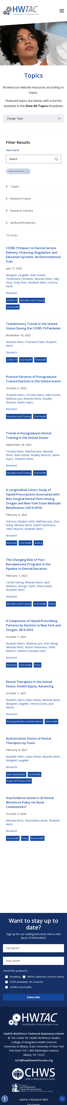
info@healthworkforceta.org (34, 1060)
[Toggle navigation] (62, 10)
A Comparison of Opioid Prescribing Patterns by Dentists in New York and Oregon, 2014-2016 (33, 625)
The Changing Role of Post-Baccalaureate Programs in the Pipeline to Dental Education (28, 564)
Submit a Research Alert (33, 1099)
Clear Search (12, 150)
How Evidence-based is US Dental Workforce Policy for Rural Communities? (30, 802)
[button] (4, 1099)
